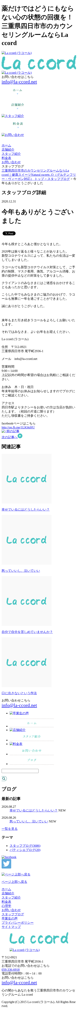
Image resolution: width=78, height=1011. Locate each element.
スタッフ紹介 (11, 153)
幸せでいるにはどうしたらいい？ (26, 509)
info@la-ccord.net (19, 81)
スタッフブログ (58, 179)
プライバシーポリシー (18, 922)
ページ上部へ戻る (14, 881)
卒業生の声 (10, 918)
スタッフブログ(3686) (25, 845)
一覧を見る (10, 828)
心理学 (6, 906)
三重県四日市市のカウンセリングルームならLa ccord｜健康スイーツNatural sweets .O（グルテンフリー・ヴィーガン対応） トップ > (39, 175)
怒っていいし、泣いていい (21, 570)
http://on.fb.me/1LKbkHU (18, 427)
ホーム (6, 145)
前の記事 (13, 431)
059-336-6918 (11, 969)
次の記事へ (10, 437)
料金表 (6, 158)
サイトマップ (11, 926)
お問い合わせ (11, 162)
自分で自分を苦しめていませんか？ (27, 632)
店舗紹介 (8, 149)
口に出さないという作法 (19, 693)
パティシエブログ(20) (25, 850)
